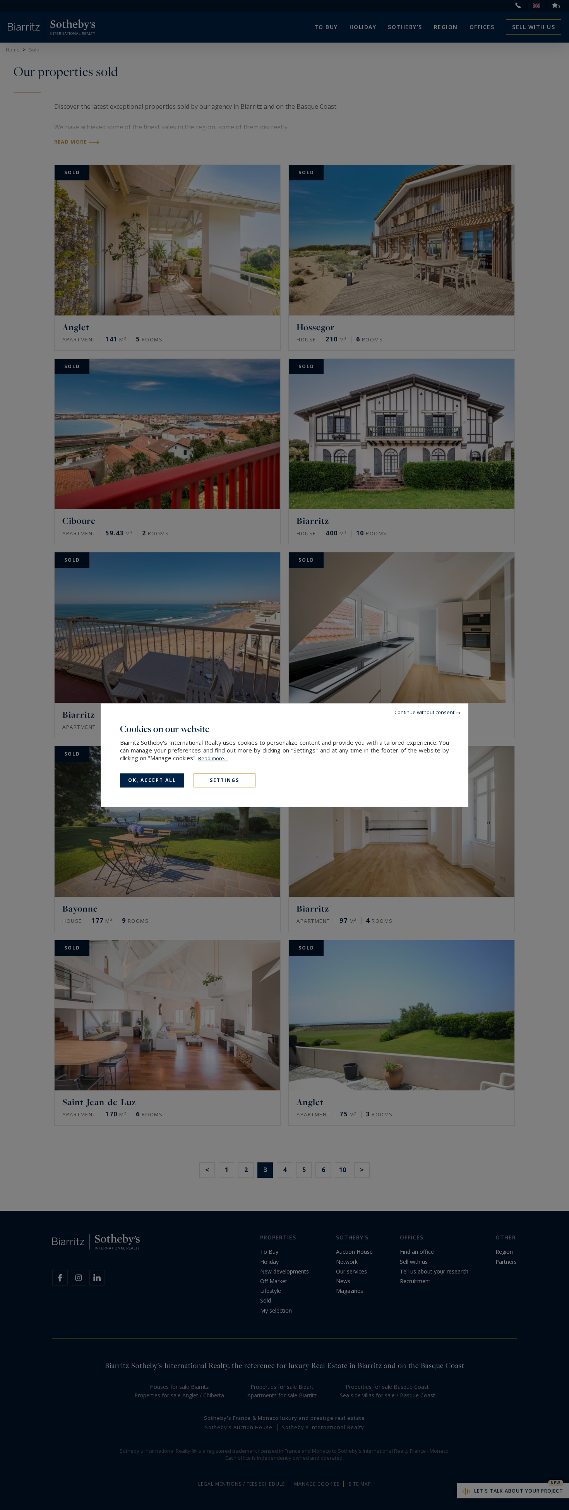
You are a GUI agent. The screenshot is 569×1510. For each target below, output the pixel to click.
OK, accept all (152, 780)
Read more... (213, 758)
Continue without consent (424, 712)
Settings (224, 780)
